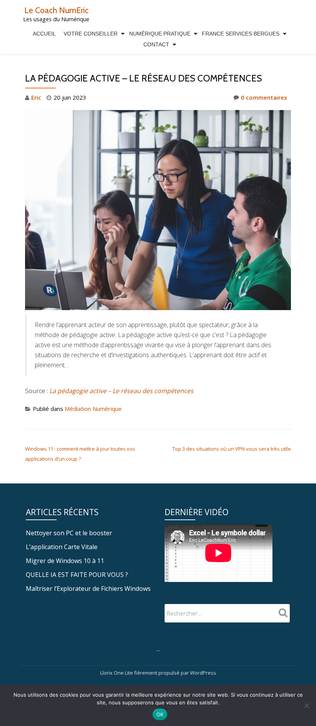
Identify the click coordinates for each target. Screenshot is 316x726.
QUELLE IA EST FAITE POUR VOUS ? (77, 574)
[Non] (306, 705)
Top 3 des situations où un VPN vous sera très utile (231, 448)
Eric (36, 97)
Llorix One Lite (117, 672)
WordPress (203, 672)
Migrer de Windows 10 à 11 (65, 560)
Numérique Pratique (159, 34)
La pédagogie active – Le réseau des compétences (121, 391)
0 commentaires (264, 97)
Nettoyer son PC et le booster (69, 533)
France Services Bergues (240, 34)
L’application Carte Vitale (61, 547)
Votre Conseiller (91, 34)
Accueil (44, 34)
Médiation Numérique (93, 408)
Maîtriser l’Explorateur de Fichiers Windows (88, 588)
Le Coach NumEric (56, 10)
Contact (156, 44)
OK (160, 714)
